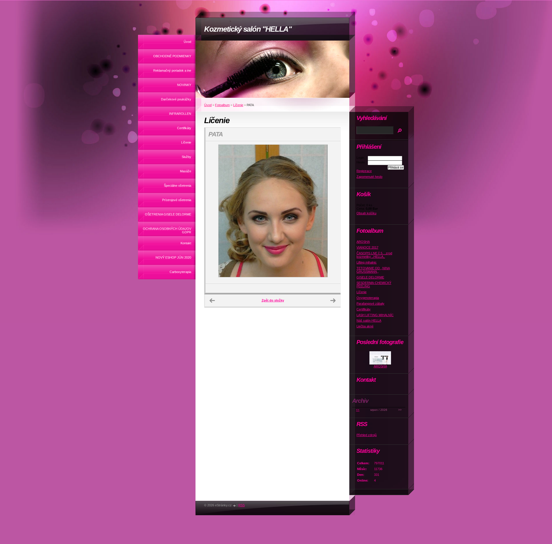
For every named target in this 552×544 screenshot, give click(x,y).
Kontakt (186, 243)
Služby (186, 157)
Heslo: (360, 162)
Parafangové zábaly (370, 303)
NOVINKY (184, 85)
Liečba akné (364, 326)
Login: (360, 157)
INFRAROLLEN (180, 113)
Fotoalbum (222, 105)
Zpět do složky (273, 300)
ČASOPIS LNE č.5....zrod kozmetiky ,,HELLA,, (374, 254)
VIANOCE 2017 (367, 247)
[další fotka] (331, 212)
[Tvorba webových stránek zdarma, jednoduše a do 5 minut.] (235, 505)
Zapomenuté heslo (369, 176)
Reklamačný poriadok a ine (172, 70)
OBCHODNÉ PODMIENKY (172, 56)
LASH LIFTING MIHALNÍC (375, 315)
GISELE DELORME (370, 277)
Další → (333, 300)
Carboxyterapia (180, 272)
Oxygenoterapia (367, 297)
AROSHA (363, 241)
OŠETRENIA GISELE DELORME (168, 214)
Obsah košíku (366, 213)
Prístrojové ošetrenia (176, 200)
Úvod (187, 41)
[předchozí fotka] (214, 212)
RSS (241, 505)
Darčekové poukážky (176, 99)
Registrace (364, 171)
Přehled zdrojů (366, 435)
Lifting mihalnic (366, 262)
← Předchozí (212, 300)
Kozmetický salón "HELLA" (248, 29)
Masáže (185, 171)
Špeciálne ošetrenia (177, 185)
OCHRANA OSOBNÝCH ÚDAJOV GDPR (167, 230)
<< (357, 409)
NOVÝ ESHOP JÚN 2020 (173, 257)
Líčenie (186, 142)
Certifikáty (184, 128)
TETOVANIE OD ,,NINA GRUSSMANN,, (373, 269)
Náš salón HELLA (368, 320)
